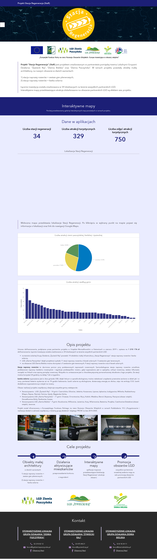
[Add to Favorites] (2, 24)
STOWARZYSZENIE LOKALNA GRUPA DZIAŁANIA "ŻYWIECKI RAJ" (78, 534)
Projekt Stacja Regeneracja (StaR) (34, 3)
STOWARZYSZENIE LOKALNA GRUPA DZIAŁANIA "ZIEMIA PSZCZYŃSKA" (37, 534)
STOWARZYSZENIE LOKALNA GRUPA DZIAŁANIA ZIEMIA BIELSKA (120, 534)
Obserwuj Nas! (38, 551)
